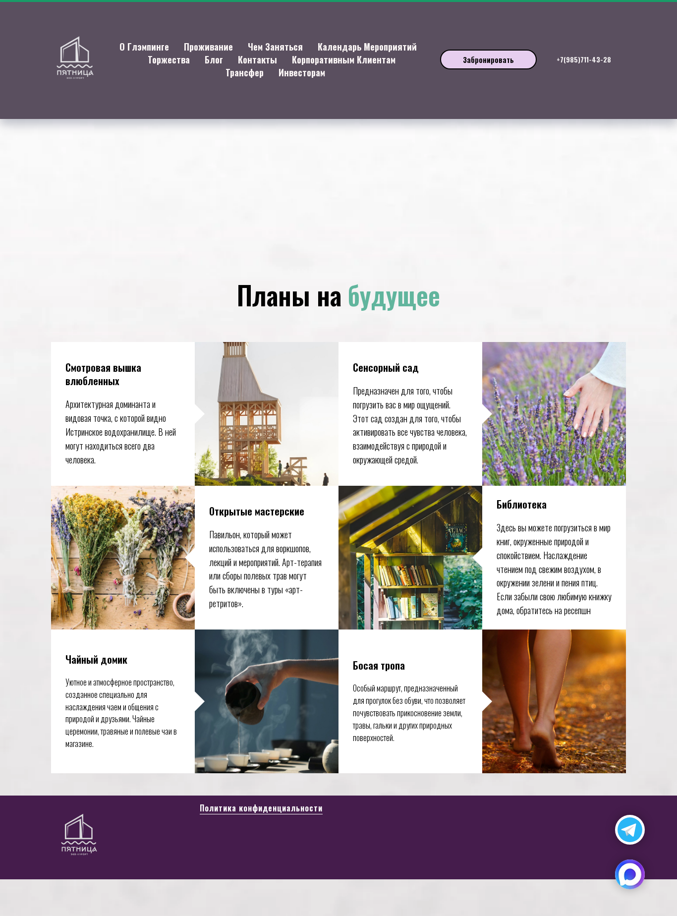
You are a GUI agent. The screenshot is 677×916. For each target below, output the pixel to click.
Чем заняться (275, 46)
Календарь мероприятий (367, 46)
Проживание (208, 46)
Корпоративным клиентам (343, 59)
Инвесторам (302, 72)
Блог (214, 59)
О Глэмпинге (144, 46)
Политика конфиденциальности (261, 808)
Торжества (169, 59)
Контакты (257, 59)
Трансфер (245, 72)
